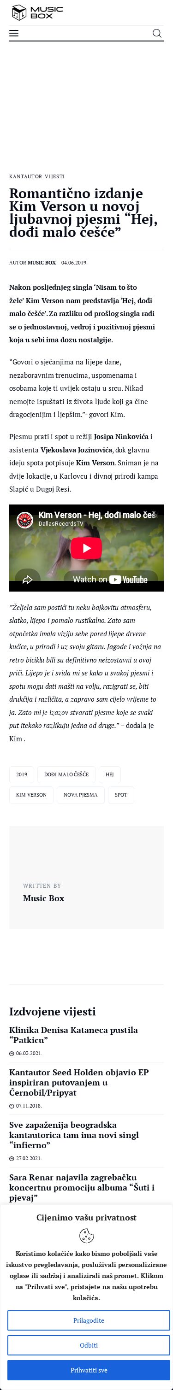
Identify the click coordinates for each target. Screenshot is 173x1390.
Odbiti (89, 1345)
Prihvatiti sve (89, 1370)
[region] (86, 1297)
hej (110, 774)
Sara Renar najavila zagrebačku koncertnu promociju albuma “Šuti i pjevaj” (82, 1187)
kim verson (31, 795)
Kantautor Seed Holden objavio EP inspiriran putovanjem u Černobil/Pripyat (79, 1082)
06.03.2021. (29, 1053)
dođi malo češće (66, 774)
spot (121, 795)
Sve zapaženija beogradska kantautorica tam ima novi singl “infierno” (74, 1135)
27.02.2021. (29, 1158)
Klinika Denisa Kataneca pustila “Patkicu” (73, 1035)
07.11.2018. (29, 1106)
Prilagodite (88, 1320)
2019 (21, 774)
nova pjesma (81, 795)
